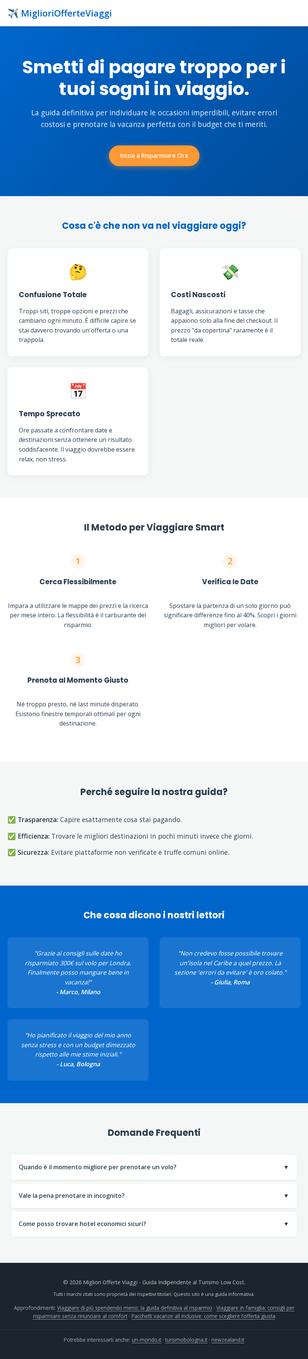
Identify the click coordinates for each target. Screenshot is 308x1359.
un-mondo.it (146, 1339)
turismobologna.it (186, 1339)
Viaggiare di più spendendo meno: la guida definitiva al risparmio (134, 1307)
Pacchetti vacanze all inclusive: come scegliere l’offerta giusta (203, 1316)
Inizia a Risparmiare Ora (154, 155)
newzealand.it (227, 1339)
